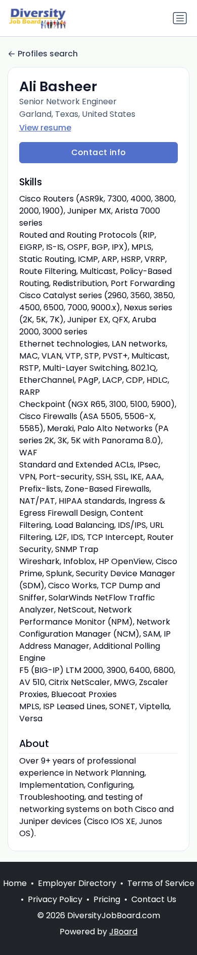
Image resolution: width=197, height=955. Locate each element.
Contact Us (153, 899)
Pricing (106, 899)
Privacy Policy (55, 899)
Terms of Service (160, 883)
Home (15, 883)
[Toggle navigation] (179, 18)
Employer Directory (77, 883)
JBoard (123, 931)
